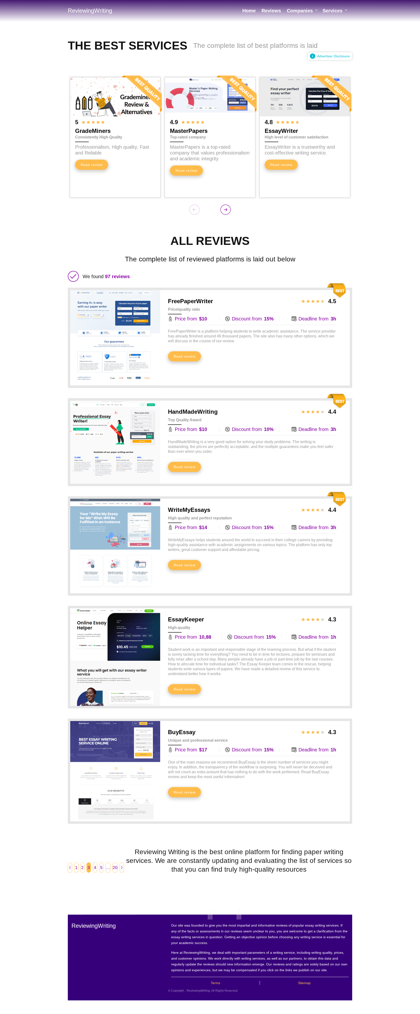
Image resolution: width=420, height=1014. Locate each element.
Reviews (271, 10)
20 (115, 867)
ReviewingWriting (90, 10)
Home (249, 10)
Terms (215, 983)
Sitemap (304, 983)
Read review (92, 165)
